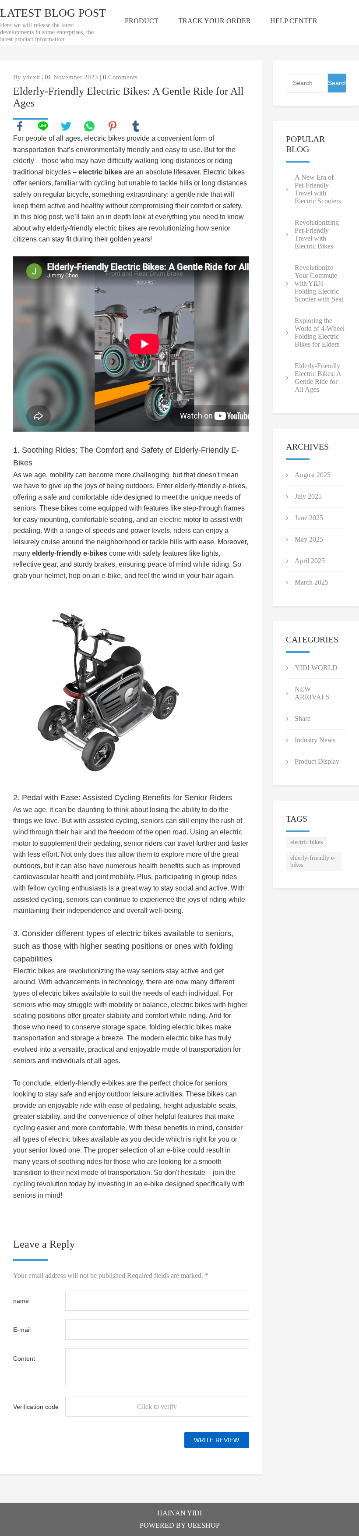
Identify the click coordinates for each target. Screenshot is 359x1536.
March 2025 (311, 582)
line (42, 126)
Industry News (315, 740)
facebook (19, 126)
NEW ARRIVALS (312, 693)
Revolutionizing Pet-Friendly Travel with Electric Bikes (317, 234)
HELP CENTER (293, 21)
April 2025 (310, 560)
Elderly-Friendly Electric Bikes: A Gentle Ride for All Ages (318, 377)
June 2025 (309, 517)
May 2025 (309, 539)
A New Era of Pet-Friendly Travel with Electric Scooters (318, 189)
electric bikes (100, 172)
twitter (66, 126)
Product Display (317, 761)
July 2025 (308, 496)
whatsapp (89, 126)
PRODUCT (141, 21)
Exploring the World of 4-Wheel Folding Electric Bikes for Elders (320, 332)
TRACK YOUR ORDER (214, 21)
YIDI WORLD (316, 667)
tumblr (135, 126)
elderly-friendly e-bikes (69, 553)
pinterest (112, 126)
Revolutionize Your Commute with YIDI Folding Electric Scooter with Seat (319, 283)
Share (302, 718)
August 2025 (313, 475)
